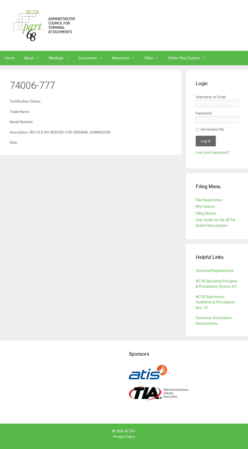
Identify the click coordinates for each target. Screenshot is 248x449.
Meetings (56, 58)
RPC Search (205, 206)
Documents (87, 58)
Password (204, 113)
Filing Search (206, 213)
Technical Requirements (215, 271)
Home (10, 58)
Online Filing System (184, 58)
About (29, 58)
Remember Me (212, 129)
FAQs (149, 58)
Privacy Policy (124, 436)
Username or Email (211, 97)
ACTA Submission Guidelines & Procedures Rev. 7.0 (215, 302)
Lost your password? (213, 152)
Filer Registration (209, 200)
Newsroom (121, 58)
